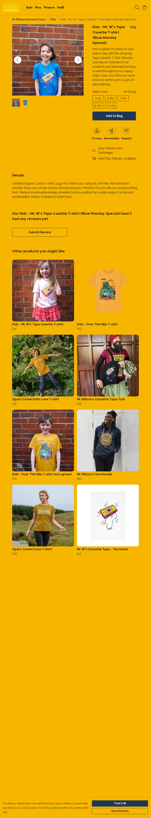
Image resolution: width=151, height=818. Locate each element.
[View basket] (144, 7)
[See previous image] (17, 60)
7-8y (123, 98)
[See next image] (78, 60)
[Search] (137, 7)
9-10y (98, 105)
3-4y (98, 98)
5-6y (110, 98)
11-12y (111, 105)
